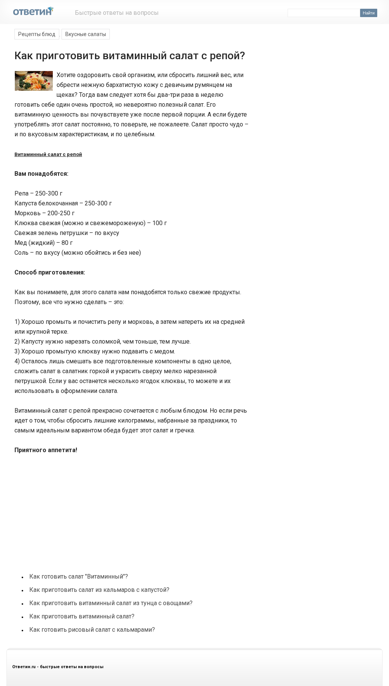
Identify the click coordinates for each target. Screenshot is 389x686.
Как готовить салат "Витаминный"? (78, 576)
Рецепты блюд (36, 34)
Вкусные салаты (85, 34)
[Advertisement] (71, 509)
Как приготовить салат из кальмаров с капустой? (99, 589)
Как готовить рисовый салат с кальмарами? (92, 629)
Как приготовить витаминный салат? (81, 616)
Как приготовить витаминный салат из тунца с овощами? (111, 603)
